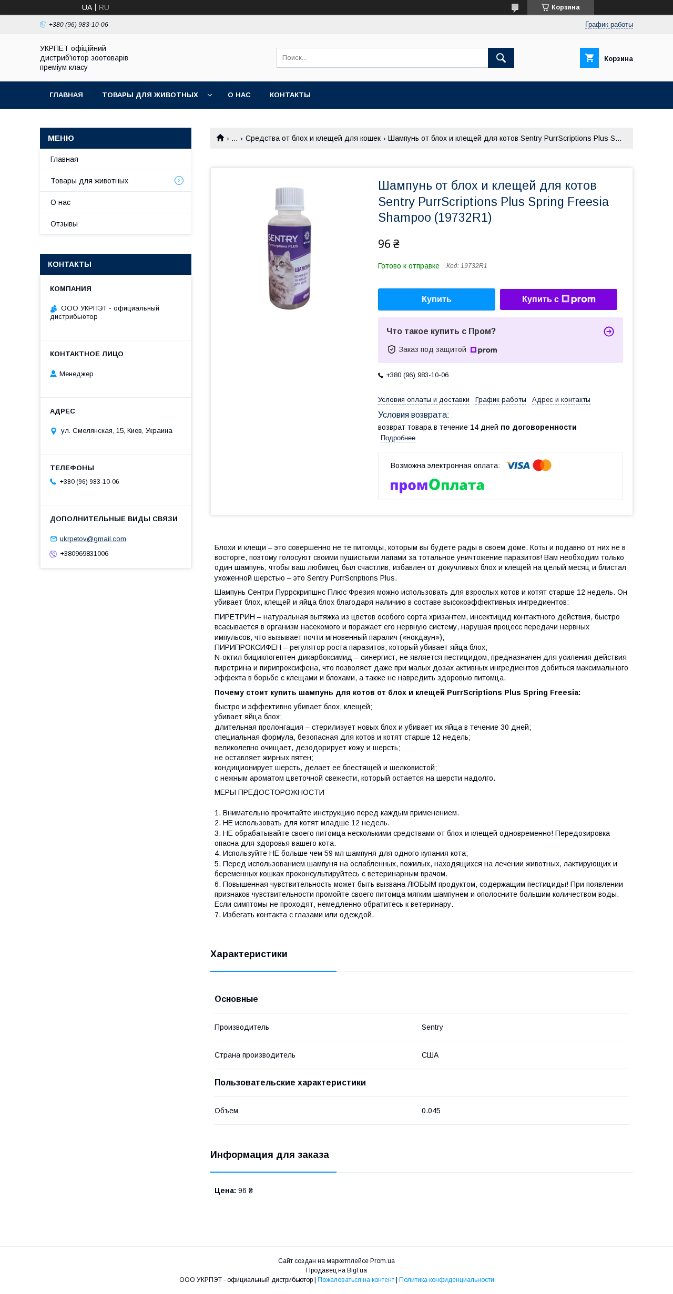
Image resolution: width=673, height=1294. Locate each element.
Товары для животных (150, 95)
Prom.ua (382, 1261)
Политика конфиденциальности (446, 1279)
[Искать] (501, 58)
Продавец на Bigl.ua (336, 1270)
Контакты (290, 95)
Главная (66, 95)
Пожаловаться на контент (356, 1279)
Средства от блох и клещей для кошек (313, 138)
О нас (239, 95)
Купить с (540, 299)
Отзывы (64, 224)
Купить (437, 299)
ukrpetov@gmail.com (93, 539)
